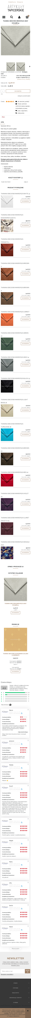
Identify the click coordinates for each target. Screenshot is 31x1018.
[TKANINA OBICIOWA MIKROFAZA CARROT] (8, 319)
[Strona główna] (15, 8)
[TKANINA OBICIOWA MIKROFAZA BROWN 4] (8, 298)
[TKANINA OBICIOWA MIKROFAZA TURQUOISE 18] (8, 434)
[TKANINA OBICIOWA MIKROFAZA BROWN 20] (8, 459)
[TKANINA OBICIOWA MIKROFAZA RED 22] (8, 480)
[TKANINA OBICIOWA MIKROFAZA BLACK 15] (8, 386)
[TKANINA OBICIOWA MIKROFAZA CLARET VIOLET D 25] (8, 528)
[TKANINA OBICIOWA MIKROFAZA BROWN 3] (8, 274)
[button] (4, 17)
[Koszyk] (27, 17)
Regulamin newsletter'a (7, 974)
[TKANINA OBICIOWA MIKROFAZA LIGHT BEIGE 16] (8, 410)
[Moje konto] (19, 17)
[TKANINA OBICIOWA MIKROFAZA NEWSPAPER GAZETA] (8, 225)
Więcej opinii (15, 948)
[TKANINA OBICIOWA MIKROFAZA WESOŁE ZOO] (8, 553)
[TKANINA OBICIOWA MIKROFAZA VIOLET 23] (8, 504)
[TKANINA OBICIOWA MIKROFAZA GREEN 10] (8, 344)
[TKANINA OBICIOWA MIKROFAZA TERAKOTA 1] (8, 250)
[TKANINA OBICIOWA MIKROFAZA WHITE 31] (8, 201)
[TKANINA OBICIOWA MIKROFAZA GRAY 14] (8, 365)
